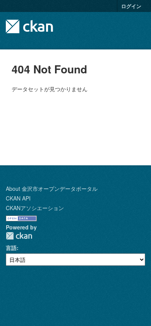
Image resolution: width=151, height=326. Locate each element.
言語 (11, 247)
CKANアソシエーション (35, 208)
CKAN (19, 236)
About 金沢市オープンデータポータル (52, 188)
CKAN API (18, 198)
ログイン (131, 6)
